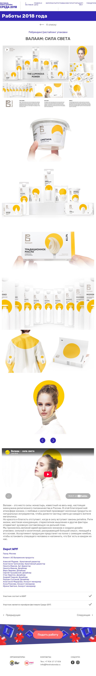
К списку (51, 24)
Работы (53, 3)
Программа (60, 3)
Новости (68, 3)
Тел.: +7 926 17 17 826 (50, 661)
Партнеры (75, 3)
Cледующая (83, 615)
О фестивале (29, 4)
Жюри (48, 3)
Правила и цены (38, 4)
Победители (91, 3)
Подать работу (48, 634)
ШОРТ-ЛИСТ (81, 4)
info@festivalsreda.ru (50, 664)
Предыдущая (13, 615)
